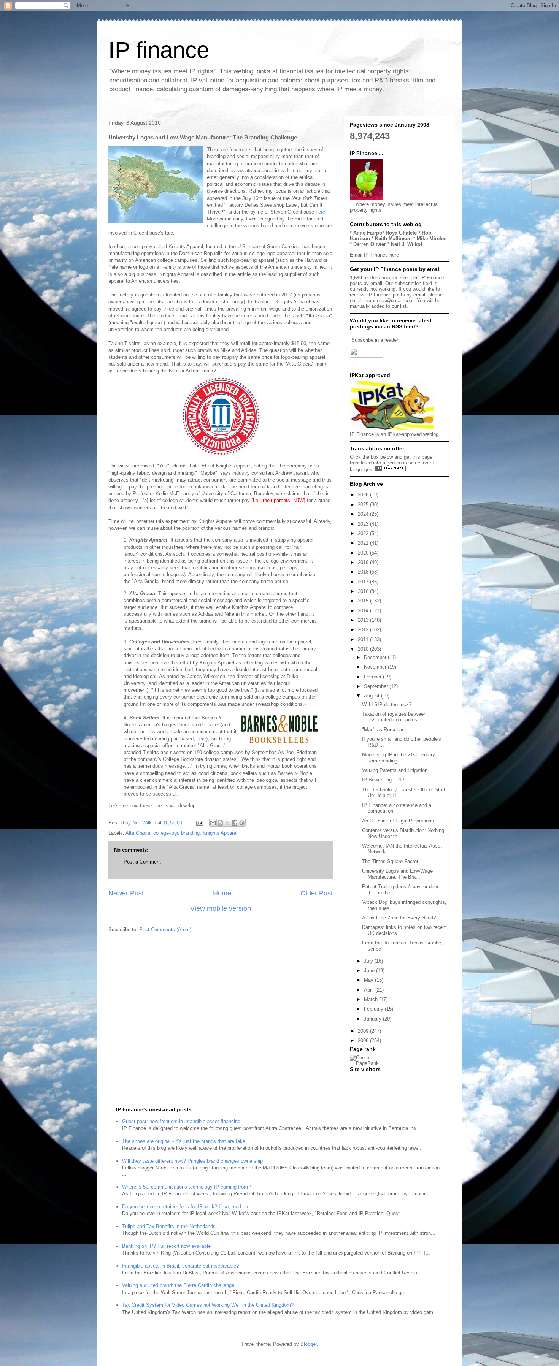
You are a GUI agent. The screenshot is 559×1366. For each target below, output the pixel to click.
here (320, 212)
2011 (364, 639)
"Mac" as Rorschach (384, 729)
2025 (364, 504)
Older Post (316, 893)
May (369, 980)
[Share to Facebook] (234, 823)
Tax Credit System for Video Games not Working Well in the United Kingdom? (208, 1305)
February (374, 1009)
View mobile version (220, 908)
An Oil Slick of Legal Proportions (398, 821)
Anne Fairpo (367, 233)
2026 (364, 495)
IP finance (158, 50)
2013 (364, 620)
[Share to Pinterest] (242, 823)
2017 (364, 582)
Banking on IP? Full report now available (166, 1246)
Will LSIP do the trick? (386, 704)
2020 (364, 553)
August (372, 696)
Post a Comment (142, 862)
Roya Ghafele (401, 233)
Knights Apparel (220, 833)
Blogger (308, 1344)
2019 (364, 562)
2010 (364, 649)
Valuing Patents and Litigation (394, 770)
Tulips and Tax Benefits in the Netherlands (169, 1226)
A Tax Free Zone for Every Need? (399, 918)
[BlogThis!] (220, 823)
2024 (364, 514)
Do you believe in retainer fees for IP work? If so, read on (185, 1206)
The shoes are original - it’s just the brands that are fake (183, 1141)
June (370, 970)
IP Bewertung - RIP (383, 780)
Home (222, 893)
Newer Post (126, 893)
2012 (364, 629)
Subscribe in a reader (374, 340)
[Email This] (213, 823)
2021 (364, 543)
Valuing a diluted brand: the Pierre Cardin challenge (178, 1285)
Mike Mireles (431, 238)
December (376, 657)
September (376, 686)
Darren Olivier (369, 244)
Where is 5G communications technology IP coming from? (186, 1187)
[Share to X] (227, 823)
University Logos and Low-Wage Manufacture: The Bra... (397, 874)
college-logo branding (176, 833)
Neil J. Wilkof (406, 244)
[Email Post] (199, 823)
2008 (364, 1040)
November (376, 667)
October (373, 677)
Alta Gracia (137, 833)
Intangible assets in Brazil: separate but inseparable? (180, 1266)
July (369, 961)
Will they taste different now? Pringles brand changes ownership (192, 1161)
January (373, 1019)
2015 (364, 601)
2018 (364, 572)
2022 (364, 533)
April (369, 990)
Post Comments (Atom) (165, 929)
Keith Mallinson (393, 238)
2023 (364, 524)
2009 (364, 1031)
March (371, 999)
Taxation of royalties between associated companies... (394, 717)
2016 (364, 591)
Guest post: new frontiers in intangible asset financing (181, 1121)
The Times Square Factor (390, 861)
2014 (364, 610)
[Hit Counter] (363, 1079)
